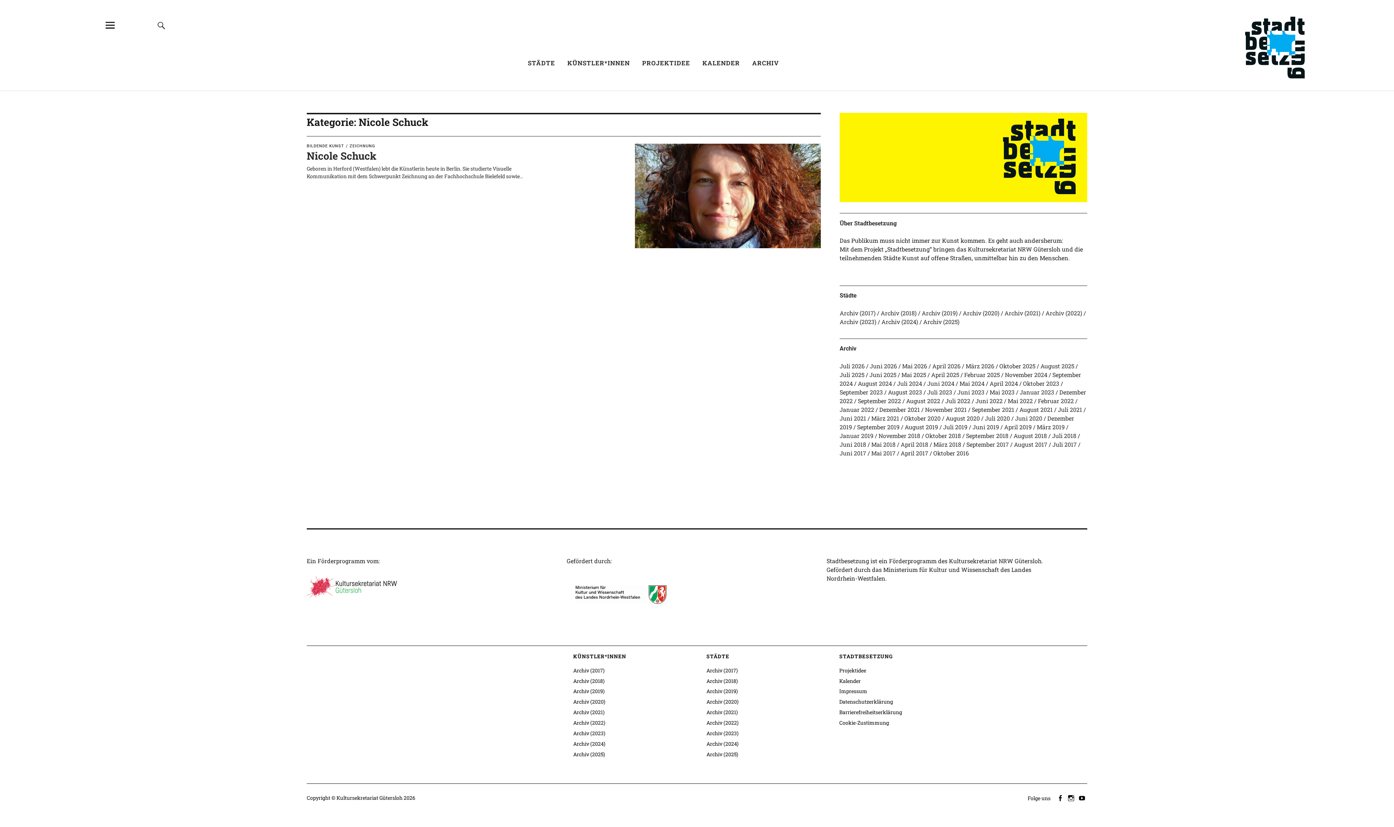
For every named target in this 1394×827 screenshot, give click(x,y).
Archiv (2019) (940, 313)
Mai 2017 (883, 453)
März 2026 (980, 366)
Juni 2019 (986, 427)
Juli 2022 (957, 401)
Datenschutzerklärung (866, 701)
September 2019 (878, 427)
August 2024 (875, 383)
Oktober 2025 (1017, 366)
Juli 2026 (852, 366)
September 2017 (987, 444)
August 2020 (963, 418)
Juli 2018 (1064, 435)
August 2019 (921, 427)
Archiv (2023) (858, 322)
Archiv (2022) (1064, 313)
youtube (1082, 797)
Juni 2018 (853, 444)
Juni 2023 (971, 392)
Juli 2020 (997, 418)
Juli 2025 (852, 374)
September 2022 (879, 401)
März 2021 (885, 418)
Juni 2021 (853, 418)
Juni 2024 (940, 383)
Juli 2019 (955, 427)
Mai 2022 (1020, 401)
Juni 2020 (1028, 418)
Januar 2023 (1037, 392)
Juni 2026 (883, 366)
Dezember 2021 (899, 409)
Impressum (853, 691)
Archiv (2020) (981, 313)
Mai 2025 (913, 374)
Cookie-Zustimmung (864, 722)
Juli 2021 (1070, 409)
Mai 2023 (1002, 392)
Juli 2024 (909, 383)
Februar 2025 (982, 374)
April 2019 (1018, 427)
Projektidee (666, 63)
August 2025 (1057, 366)
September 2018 (987, 435)
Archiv (765, 63)
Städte (541, 63)
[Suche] (161, 25)
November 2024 (1026, 374)
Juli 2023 (939, 392)
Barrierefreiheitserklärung (870, 712)
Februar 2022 (1056, 401)
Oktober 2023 (1041, 383)
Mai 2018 (883, 444)
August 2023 (905, 392)
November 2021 (946, 409)
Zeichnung (362, 146)
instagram (1071, 797)
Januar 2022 (857, 409)
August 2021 (1036, 409)
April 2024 (1004, 383)
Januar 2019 (856, 435)
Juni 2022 (989, 401)
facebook (1060, 797)
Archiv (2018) (899, 313)
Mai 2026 (914, 366)
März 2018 (947, 444)
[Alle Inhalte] (110, 25)
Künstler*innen (598, 63)
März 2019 (1051, 427)
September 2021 (993, 409)
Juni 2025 (882, 374)
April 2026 (946, 366)
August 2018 (1030, 435)
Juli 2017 (1064, 444)
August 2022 (923, 401)
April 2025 (945, 374)
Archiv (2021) (1022, 313)
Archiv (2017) (858, 313)
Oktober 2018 (943, 435)
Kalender (721, 63)
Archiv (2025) (941, 322)
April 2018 (914, 444)
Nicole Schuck (341, 156)
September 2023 (861, 392)
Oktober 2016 (951, 453)
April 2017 (914, 453)
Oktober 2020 (922, 418)
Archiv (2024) (899, 322)
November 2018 (899, 435)
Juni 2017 (853, 453)
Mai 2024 (972, 383)
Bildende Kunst (325, 146)
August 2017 (1030, 444)
